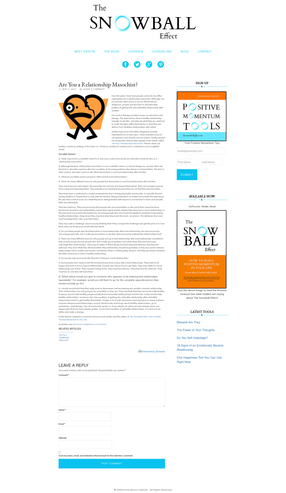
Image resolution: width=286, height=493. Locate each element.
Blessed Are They (188, 322)
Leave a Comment (94, 89)
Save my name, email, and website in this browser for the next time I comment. (96, 455)
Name (62, 410)
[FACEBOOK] (125, 64)
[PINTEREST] (160, 64)
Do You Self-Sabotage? (192, 337)
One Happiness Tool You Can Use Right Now (199, 359)
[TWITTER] (137, 64)
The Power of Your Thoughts (196, 330)
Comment (64, 375)
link (96, 146)
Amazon (80, 324)
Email (62, 424)
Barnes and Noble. (98, 324)
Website (63, 438)
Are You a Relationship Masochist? (127, 143)
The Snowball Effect (143, 21)
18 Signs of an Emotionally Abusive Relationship (200, 347)
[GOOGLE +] (149, 64)
